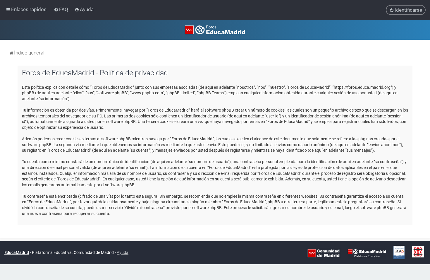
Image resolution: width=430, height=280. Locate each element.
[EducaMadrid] (367, 253)
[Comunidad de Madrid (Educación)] (323, 253)
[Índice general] (215, 29)
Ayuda (122, 252)
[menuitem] (61, 9)
